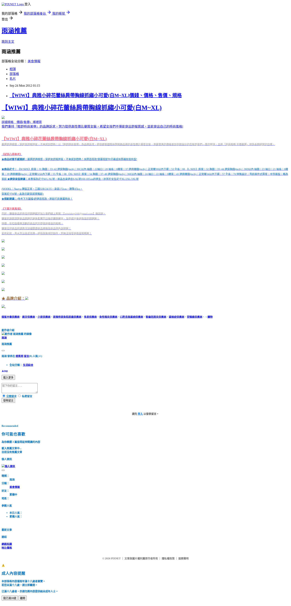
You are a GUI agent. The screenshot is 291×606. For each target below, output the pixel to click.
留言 (26, 356)
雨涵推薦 (14, 30)
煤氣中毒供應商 (11, 316)
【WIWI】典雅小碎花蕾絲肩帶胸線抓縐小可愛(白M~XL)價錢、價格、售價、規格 (96, 95)
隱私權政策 (168, 558)
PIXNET (116, 558)
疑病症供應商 (176, 316)
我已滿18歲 (9, 598)
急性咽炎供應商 (108, 316)
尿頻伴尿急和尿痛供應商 (67, 316)
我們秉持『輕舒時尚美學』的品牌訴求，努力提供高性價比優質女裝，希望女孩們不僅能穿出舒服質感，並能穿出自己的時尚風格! (145, 202)
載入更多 (8, 377)
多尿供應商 (90, 316)
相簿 (13, 69)
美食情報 (34, 61)
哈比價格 (7, 547)
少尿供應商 (44, 316)
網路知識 (7, 543)
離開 (22, 598)
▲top (5, 370)
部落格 (14, 74)
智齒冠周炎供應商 (156, 316)
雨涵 (4, 337)
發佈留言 (8, 400)
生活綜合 (28, 364)
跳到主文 (8, 41)
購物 (210, 316)
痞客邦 (19, 356)
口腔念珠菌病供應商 (131, 316)
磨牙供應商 (28, 316)
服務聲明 (183, 558)
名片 (13, 78)
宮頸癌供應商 (194, 316)
